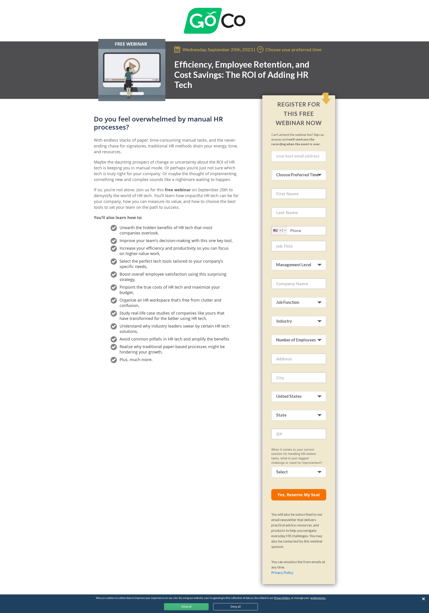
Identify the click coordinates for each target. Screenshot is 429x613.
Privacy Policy (282, 572)
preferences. (318, 598)
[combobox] (279, 230)
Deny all (236, 607)
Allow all (186, 607)
